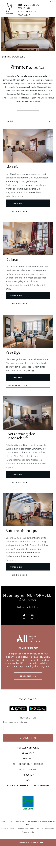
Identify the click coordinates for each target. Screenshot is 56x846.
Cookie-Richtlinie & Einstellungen (28, 785)
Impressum (28, 774)
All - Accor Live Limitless (28, 764)
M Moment (28, 753)
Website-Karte (28, 769)
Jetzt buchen (15, 203)
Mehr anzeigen (19, 211)
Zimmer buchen (27, 842)
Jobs (28, 780)
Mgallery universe (28, 747)
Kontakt (28, 758)
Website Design (28, 832)
